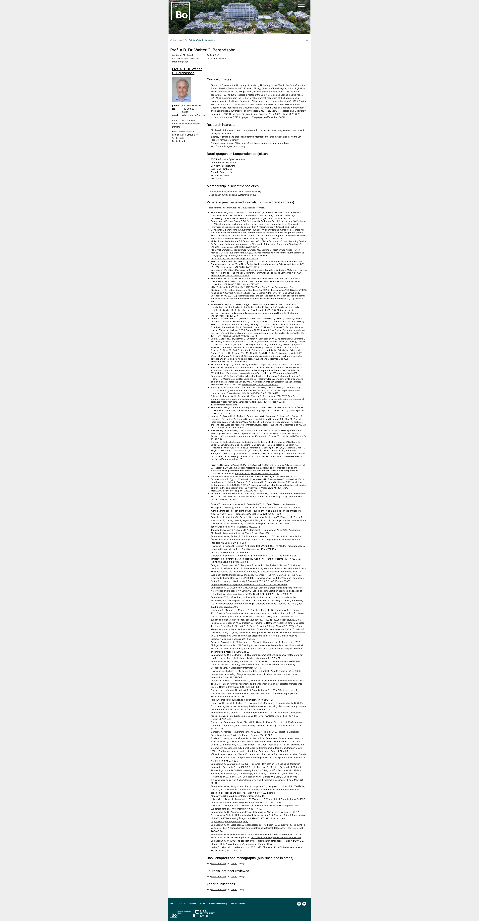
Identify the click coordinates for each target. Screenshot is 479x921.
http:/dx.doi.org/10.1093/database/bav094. (257, 473)
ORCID (244, 207)
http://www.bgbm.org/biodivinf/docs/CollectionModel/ (238, 796)
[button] (301, 5)
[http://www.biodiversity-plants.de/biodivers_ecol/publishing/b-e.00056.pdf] (249, 584)
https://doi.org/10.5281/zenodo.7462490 (238, 284)
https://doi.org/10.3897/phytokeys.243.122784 (234, 258)
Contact (192, 903)
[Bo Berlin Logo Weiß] (181, 913)
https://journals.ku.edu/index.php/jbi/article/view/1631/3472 (242, 699)
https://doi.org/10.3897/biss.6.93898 (288, 290)
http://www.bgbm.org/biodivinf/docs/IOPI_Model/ (276, 837)
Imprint (202, 903)
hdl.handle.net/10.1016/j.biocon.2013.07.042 (237, 526)
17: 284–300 (274, 514)
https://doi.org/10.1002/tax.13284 (266, 238)
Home (172, 903)
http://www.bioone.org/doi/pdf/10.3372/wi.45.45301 (237, 490)
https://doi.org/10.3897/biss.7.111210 (240, 267)
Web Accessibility (238, 903)
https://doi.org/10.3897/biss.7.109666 (230, 275)
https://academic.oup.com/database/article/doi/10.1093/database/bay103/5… (259, 373)
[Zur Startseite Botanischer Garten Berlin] (180, 11)
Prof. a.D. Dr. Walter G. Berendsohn (187, 71)
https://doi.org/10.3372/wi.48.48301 (260, 384)
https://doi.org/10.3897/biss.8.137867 (278, 226)
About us (182, 903)
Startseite (177, 40)
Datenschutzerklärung (218, 903)
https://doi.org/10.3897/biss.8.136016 (240, 246)
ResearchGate (229, 207)
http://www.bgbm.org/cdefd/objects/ (229, 821)
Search (306, 40)
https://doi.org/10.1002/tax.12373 (240, 335)
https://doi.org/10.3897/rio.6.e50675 (229, 361)
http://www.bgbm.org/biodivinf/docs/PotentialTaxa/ (247, 844)
